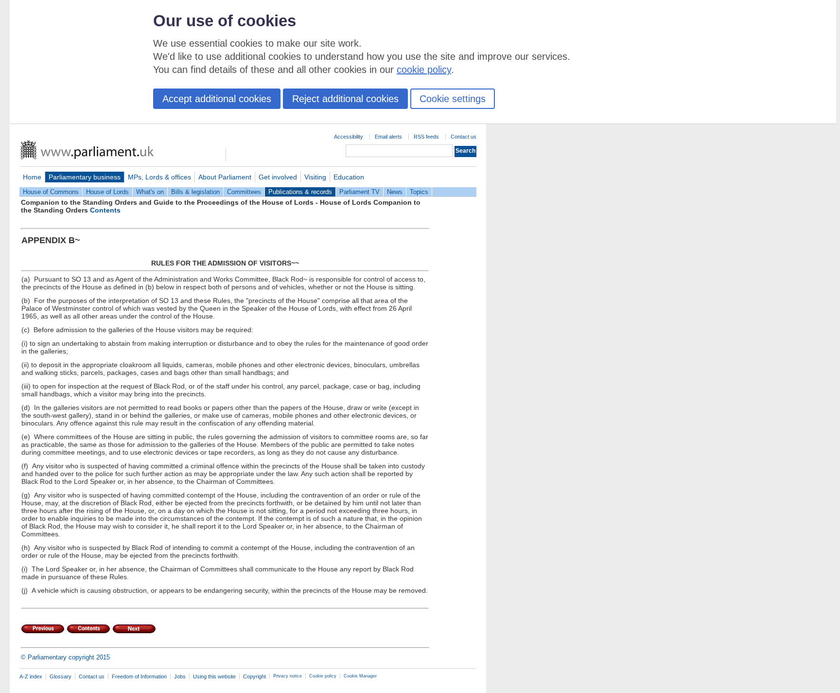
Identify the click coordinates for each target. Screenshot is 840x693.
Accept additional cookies (216, 98)
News (394, 191)
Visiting (315, 177)
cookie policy (424, 69)
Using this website (214, 676)
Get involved (278, 177)
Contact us (463, 137)
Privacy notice (287, 676)
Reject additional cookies (345, 98)
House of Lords (107, 191)
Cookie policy (322, 676)
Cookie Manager (360, 676)
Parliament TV (359, 191)
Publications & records (300, 191)
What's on (150, 191)
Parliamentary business (85, 177)
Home (32, 177)
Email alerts (388, 137)
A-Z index (30, 676)
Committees (244, 191)
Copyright (254, 676)
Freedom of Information (139, 676)
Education (348, 177)
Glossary (60, 676)
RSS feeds (426, 137)
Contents (105, 210)
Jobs (180, 676)
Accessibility (348, 137)
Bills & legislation (195, 191)
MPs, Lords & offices (159, 177)
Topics (419, 191)
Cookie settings (453, 98)
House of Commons (51, 191)
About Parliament (224, 177)
